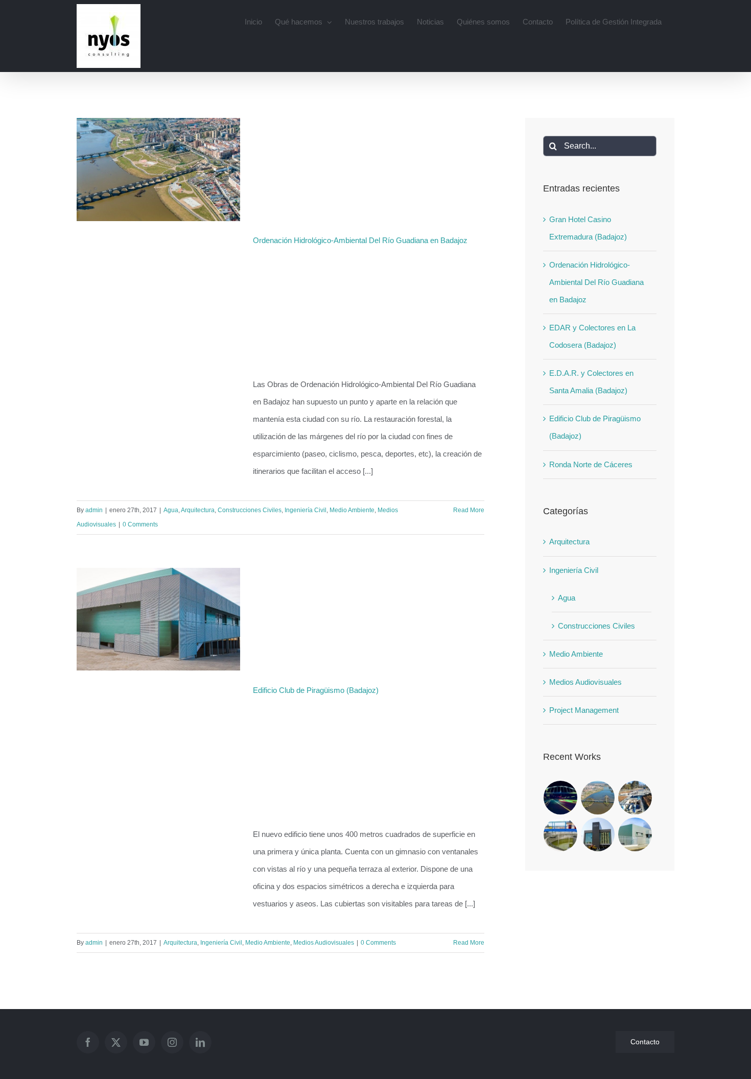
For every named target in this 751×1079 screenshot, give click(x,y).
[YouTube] (144, 1042)
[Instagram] (172, 1042)
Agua (170, 510)
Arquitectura (198, 510)
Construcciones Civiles (249, 510)
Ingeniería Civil (305, 510)
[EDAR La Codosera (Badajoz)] (635, 797)
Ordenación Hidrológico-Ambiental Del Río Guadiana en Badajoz (360, 240)
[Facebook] (88, 1042)
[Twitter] (116, 1042)
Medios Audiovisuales (323, 942)
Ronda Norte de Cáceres (590, 464)
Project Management (584, 710)
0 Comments (140, 524)
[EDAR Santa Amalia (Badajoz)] (560, 834)
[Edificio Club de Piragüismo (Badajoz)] (635, 834)
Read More (468, 510)
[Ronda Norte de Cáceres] (560, 797)
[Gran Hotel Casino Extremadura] (598, 834)
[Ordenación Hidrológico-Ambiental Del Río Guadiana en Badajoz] (598, 797)
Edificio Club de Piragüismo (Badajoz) (316, 690)
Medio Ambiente (352, 510)
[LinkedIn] (200, 1042)
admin (94, 510)
